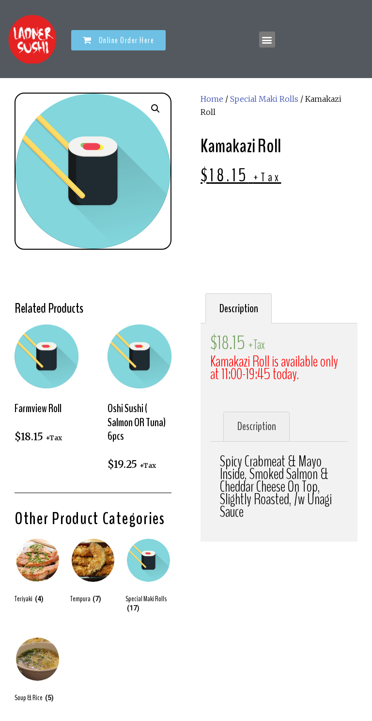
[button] (118, 40)
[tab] (238, 308)
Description (238, 308)
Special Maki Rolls (264, 99)
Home (212, 99)
